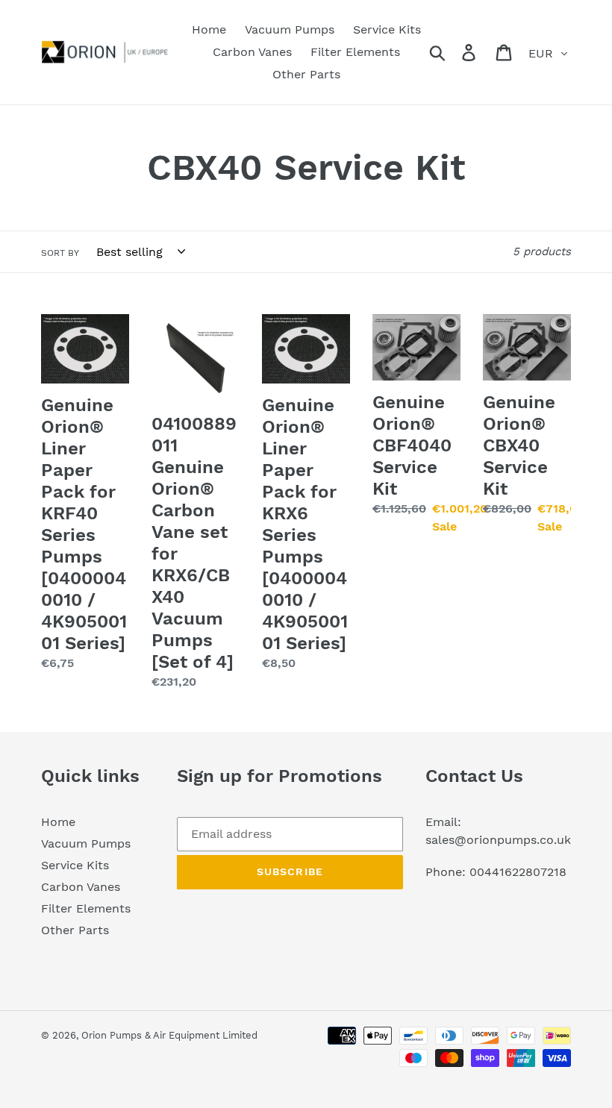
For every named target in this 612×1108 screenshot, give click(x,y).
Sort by (60, 253)
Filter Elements (86, 908)
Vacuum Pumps (86, 843)
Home (58, 822)
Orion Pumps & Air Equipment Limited (169, 1035)
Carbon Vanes (80, 887)
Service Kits (75, 865)
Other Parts (75, 930)
